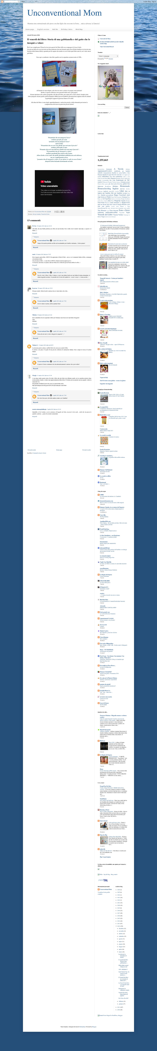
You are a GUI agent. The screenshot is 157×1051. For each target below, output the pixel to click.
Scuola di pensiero (105, 449)
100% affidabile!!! (123, 969)
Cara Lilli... (103, 515)
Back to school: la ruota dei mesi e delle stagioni (112, 502)
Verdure (120, 215)
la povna (34, 288)
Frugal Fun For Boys (105, 786)
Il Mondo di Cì (104, 587)
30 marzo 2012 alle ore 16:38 (44, 226)
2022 (118, 900)
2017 (118, 913)
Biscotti (114, 174)
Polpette (123, 201)
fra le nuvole (103, 625)
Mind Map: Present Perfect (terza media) (118, 233)
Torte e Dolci (124, 210)
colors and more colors (114, 822)
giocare (128, 182)
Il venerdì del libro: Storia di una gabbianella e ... (123, 961)
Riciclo (124, 204)
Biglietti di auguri (107, 174)
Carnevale (118, 174)
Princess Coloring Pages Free (107, 557)
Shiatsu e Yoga (125, 206)
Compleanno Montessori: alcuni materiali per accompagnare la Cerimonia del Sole (111, 409)
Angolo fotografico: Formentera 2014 (109, 673)
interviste (122, 189)
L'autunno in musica (114, 437)
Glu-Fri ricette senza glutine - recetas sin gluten (112, 380)
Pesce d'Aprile (104, 201)
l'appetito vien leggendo (106, 384)
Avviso (101, 477)
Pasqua (123, 199)
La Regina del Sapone (106, 575)
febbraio (121, 1001)
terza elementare (119, 208)
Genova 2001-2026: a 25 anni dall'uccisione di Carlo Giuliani (116, 395)
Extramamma (104, 542)
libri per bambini (37, 214)
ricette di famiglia (117, 204)
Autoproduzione (107, 173)
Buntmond (103, 482)
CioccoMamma (104, 637)
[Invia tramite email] (55, 212)
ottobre (121, 933)
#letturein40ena (101, 169)
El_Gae (34, 226)
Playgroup (117, 201)
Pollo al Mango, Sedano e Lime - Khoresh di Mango (117, 302)
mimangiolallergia (105, 548)
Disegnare (118, 178)
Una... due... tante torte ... (106, 692)
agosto (121, 939)
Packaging (124, 197)
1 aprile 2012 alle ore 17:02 (59, 272)
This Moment (102, 210)
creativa (102, 593)
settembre (121, 936)
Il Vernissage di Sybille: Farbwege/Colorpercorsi (112, 225)
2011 (118, 1007)
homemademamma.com (106, 501)
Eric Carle (112, 180)
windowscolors (108, 216)
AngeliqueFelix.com (105, 521)
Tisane (108, 210)
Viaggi (103, 216)
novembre (121, 931)
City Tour (112, 176)
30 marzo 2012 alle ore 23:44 (44, 315)
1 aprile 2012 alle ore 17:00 (59, 240)
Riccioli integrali (113, 365)
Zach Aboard (103, 821)
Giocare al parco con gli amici (107, 620)
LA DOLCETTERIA (106, 349)
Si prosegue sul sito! (105, 471)
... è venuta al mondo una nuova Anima (110, 595)
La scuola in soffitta (105, 476)
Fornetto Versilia (112, 182)
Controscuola (103, 429)
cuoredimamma (104, 568)
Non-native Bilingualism (106, 643)
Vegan (128, 212)
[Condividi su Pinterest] (63, 212)
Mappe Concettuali (120, 195)
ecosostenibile (105, 180)
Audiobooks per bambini (122, 171)
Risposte (36, 237)
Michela (34, 315)
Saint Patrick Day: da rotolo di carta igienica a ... (124, 973)
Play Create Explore (105, 857)
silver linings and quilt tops (107, 800)
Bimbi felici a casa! (105, 415)
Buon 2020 (112, 742)
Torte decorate (114, 210)
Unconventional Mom (64, 12)
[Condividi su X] (59, 212)
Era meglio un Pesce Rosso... (107, 665)
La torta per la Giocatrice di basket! (123, 955)
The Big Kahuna (104, 516)
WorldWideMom (104, 529)
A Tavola (118, 168)
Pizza (112, 201)
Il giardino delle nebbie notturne (117, 457)
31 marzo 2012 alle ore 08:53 (46, 345)
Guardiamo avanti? (104, 589)
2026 (118, 889)
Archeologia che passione (106, 651)
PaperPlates (108, 199)
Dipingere (113, 178)
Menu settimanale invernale (115, 330)
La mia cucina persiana (106, 300)
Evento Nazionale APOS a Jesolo (108, 771)
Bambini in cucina (117, 173)
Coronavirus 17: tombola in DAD (108, 537)
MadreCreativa (104, 631)
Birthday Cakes (66, 29)
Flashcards (105, 182)
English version (43, 29)
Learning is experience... (106, 456)
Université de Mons (105, 39)
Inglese (116, 188)
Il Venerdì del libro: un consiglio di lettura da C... (123, 978)
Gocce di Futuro (104, 703)
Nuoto (112, 197)
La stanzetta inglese (105, 556)
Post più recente (32, 450)
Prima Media (101, 202)
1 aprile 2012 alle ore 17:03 (59, 331)
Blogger (94, 1027)
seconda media (115, 206)
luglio (120, 941)
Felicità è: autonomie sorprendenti (108, 679)
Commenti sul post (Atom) (39, 453)
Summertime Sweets (105, 288)
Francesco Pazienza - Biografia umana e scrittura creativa (113, 716)
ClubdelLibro (119, 176)
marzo (120, 952)
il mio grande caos (105, 612)
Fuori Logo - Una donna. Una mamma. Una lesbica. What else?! (112, 657)
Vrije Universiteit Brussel (107, 47)
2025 (118, 892)
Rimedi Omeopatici (105, 730)
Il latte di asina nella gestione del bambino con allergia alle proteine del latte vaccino (113, 550)
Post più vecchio (86, 450)
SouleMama (103, 799)
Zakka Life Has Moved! (106, 851)
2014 (118, 921)
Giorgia (34, 375)
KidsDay (128, 189)
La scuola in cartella (105, 435)
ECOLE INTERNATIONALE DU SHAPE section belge (112, 42)
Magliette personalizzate (107, 195)
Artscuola (102, 606)
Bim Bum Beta (104, 600)
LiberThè (117, 191)
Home (101, 769)
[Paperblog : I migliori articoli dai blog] (103, 881)
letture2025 (111, 191)
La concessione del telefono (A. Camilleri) (110, 496)
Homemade (125, 186)
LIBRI (102, 495)
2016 (118, 916)
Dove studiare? (103, 639)
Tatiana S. (35, 345)
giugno (121, 944)
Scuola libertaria (104, 393)
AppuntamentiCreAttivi (105, 171)
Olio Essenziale (118, 197)
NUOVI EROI (103, 705)
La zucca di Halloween (105, 667)
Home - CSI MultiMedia (106, 650)
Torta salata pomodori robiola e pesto (109, 281)
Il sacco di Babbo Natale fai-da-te (108, 531)
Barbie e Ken (126, 173)
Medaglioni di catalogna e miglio (124, 989)
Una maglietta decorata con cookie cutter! (118, 262)
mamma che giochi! (105, 684)
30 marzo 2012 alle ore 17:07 (43, 254)
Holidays (115, 186)
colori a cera (126, 176)
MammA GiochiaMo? (106, 672)
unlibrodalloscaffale (111, 212)
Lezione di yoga (104, 698)
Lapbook (105, 191)
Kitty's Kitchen (104, 292)
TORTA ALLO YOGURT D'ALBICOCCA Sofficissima (116, 317)
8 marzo (102, 626)
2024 (118, 895)
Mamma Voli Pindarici (106, 470)
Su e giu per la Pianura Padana (108, 678)
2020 (118, 905)
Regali (124, 202)
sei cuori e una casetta (106, 697)
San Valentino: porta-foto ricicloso (108, 632)
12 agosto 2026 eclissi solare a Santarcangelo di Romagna (111, 509)
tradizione (101, 212)
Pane (129, 197)
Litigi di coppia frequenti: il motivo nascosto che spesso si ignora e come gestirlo (112, 719)
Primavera (107, 202)
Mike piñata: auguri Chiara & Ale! (123, 966)
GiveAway (120, 184)
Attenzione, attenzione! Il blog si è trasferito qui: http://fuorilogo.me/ (112, 660)
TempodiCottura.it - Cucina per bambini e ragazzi (111, 279)
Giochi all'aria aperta (103, 184)
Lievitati (125, 193)
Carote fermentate (104, 576)
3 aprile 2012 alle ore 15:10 (54, 409)
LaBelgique (100, 191)
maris (33, 254)
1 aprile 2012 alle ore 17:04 (59, 361)
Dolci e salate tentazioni (106, 363)
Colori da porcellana (102, 178)
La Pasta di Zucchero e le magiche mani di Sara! (124, 984)
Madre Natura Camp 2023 (106, 430)
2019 (118, 908)
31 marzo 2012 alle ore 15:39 (44, 375)
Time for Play (103, 835)
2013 (118, 923)
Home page (30, 29)
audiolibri (100, 173)
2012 (118, 926)
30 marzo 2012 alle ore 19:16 (45, 288)
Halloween (100, 186)
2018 (118, 910)
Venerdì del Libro (45, 214)
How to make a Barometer (106, 811)
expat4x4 (100, 182)
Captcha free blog (113, 125)
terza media (127, 208)
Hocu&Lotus (108, 186)
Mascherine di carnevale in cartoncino (117, 244)
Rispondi (34, 233)
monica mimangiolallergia (39, 409)
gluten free (126, 184)
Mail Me (55, 29)
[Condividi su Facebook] (61, 212)
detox (109, 178)
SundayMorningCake (102, 208)
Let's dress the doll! (123, 998)
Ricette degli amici (107, 204)
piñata (109, 201)
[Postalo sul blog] (57, 212)
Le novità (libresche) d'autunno (107, 614)
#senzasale (109, 169)
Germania (123, 182)
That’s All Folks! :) (104, 484)
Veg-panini (121, 212)
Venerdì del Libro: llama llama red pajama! (123, 994)
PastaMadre (127, 199)
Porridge (128, 201)
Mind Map (79, 29)
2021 (118, 903)
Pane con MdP (101, 199)
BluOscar (102, 741)
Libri (122, 191)
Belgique (100, 174)
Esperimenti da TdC (123, 180)
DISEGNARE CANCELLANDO (108, 607)
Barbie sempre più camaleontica (108, 543)
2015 (118, 918)
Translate (110, 59)
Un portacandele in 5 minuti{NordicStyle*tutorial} (112, 601)
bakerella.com (104, 286)
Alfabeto (128, 169)
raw (120, 202)
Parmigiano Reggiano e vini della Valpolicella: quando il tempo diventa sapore (113, 294)
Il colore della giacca (105, 582)
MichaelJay (82, 1027)
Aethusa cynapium (104, 731)
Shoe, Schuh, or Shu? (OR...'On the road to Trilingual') (113, 645)
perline (99, 201)
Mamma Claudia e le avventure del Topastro (112, 507)
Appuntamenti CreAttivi (107, 618)
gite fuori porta (112, 184)
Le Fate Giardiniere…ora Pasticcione (110, 535)
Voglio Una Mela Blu (105, 562)
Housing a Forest (104, 810)
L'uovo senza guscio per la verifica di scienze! (111, 254)
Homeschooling (104, 188)
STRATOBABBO (105, 581)
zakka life (102, 849)
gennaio (121, 1004)
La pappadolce (104, 407)
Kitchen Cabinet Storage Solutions (108, 570)
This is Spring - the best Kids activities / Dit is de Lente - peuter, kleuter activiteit (113, 523)
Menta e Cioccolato (105, 314)
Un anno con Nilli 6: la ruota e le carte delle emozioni (113, 563)
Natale (109, 197)
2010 (118, 1010)
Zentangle (114, 216)
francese (118, 182)
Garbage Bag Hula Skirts (115, 836)
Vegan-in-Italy (104, 377)
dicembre (121, 928)
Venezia (115, 215)
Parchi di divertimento (116, 199)
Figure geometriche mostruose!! (108, 686)
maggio (121, 946)
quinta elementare (114, 202)
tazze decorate (111, 208)
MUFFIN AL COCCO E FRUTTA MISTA (117, 351)
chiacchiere (105, 176)
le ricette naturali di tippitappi (108, 329)
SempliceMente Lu (105, 691)
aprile (120, 949)
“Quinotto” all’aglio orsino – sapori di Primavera (112, 344)
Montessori (103, 197)
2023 (118, 897)
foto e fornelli (103, 343)
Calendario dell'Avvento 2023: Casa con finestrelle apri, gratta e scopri (118, 417)
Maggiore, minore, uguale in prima (108, 451)
